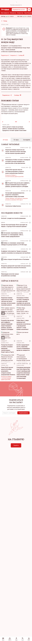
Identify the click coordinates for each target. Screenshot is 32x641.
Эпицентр (13, 13)
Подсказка (4, 240)
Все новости (5, 13)
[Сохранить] (30, 148)
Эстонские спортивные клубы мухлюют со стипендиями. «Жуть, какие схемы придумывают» (12, 234)
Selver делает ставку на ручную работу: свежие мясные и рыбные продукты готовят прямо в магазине (14, 128)
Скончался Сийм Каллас (13, 206)
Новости (8, 147)
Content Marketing (22, 363)
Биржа (3, 222)
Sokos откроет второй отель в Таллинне (16, 259)
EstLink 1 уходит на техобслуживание (13, 218)
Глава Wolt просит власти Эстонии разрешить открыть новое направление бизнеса (14, 171)
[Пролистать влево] (2, 121)
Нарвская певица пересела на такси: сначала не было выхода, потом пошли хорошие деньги (15, 151)
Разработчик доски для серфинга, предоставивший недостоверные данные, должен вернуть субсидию (17, 184)
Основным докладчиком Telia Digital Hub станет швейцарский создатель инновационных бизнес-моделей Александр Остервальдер (24, 373)
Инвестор (20, 13)
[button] (9, 412)
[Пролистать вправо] (29, 121)
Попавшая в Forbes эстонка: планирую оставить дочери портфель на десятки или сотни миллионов (17, 161)
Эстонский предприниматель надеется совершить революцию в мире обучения (14, 194)
